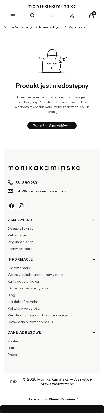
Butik (11, 348)
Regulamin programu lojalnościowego (38, 315)
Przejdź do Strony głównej (52, 125)
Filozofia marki (19, 268)
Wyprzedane (77, 27)
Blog (11, 295)
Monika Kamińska (16, 27)
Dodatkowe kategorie (48, 27)
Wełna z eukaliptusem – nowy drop (35, 275)
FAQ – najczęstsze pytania (28, 288)
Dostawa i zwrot (20, 228)
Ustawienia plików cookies (29, 322)
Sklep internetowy (50, 399)
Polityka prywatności (24, 308)
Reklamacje (17, 235)
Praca (12, 354)
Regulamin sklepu (22, 242)
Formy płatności (20, 249)
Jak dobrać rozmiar (23, 301)
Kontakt (14, 341)
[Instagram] (21, 206)
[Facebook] (11, 206)
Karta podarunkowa (23, 281)
